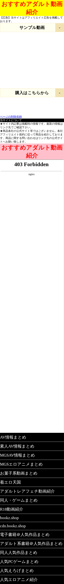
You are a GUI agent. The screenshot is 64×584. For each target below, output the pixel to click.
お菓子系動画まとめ (19, 473)
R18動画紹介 (11, 509)
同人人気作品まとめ (18, 552)
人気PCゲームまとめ (19, 561)
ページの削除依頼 (11, 116)
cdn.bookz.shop (13, 526)
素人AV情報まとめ (17, 446)
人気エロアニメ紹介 (19, 579)
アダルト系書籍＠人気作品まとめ (31, 543)
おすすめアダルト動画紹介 (32, 8)
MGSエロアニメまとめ (21, 464)
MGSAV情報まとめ (17, 455)
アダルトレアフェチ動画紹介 (27, 491)
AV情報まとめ (13, 437)
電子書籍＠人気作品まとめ (25, 534)
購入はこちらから (32, 93)
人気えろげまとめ (17, 570)
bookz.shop (9, 518)
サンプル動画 (32, 27)
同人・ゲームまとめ (19, 500)
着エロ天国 (10, 482)
